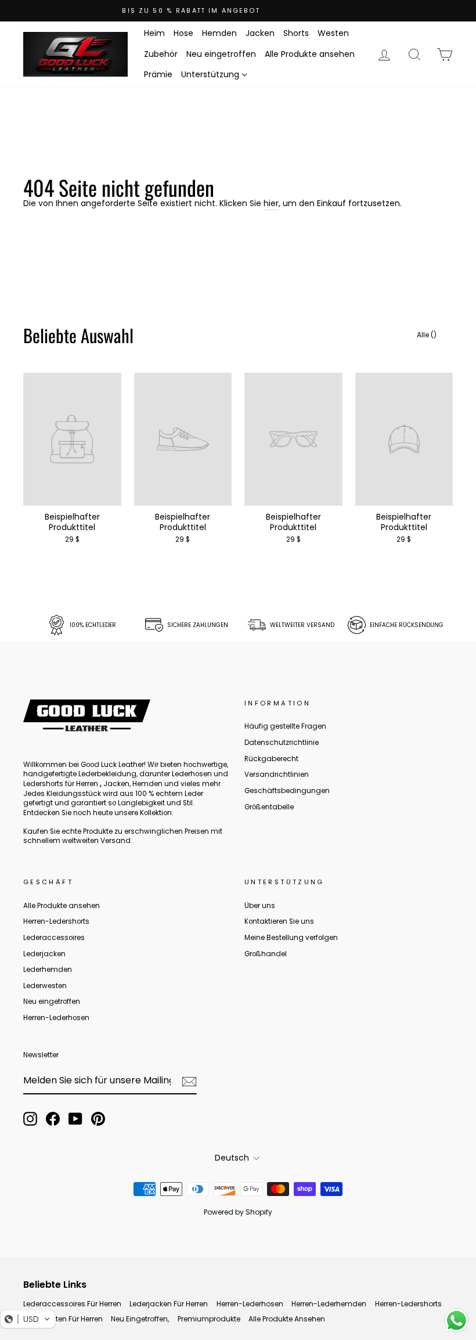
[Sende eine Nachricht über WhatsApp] (456, 1320)
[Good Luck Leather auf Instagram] (30, 1119)
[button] (27, 1319)
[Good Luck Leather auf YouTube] (75, 1119)
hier (271, 203)
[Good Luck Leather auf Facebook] (53, 1119)
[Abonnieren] (189, 1082)
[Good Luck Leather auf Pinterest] (98, 1119)
